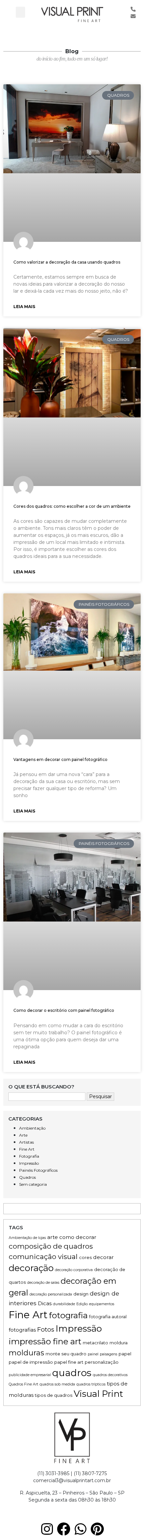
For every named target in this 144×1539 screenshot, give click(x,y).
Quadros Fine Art (23, 1384)
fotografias (22, 1330)
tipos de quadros (53, 1395)
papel (125, 1353)
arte (52, 1237)
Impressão (29, 1163)
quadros (71, 1372)
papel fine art (68, 1362)
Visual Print (98, 1393)
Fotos (45, 1329)
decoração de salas (43, 1282)
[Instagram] (47, 1529)
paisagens (108, 1354)
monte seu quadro (66, 1353)
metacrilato (95, 1342)
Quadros (27, 1177)
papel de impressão (31, 1362)
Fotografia (29, 1156)
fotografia (68, 1315)
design (80, 1293)
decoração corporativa (74, 1270)
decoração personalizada (50, 1294)
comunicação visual (43, 1256)
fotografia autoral (108, 1316)
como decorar (77, 1237)
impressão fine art (45, 1341)
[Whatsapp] (80, 1529)
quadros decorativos (110, 1375)
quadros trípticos (90, 1384)
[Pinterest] (97, 1529)
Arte (23, 1135)
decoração (31, 1268)
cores (85, 1257)
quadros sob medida (57, 1384)
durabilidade (64, 1304)
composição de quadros (51, 1246)
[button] (20, 12)
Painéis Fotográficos (38, 1170)
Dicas (45, 1303)
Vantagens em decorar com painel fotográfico (60, 759)
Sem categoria (33, 1184)
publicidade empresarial (30, 1375)
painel (93, 1354)
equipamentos (101, 1304)
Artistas (26, 1142)
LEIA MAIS (24, 306)
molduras (26, 1352)
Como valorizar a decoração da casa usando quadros (66, 262)
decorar (103, 1257)
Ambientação (32, 1128)
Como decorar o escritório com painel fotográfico (63, 1010)
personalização (102, 1362)
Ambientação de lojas (27, 1238)
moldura (119, 1342)
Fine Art (26, 1149)
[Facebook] (63, 1529)
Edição (82, 1304)
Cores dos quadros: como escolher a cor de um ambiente (72, 506)
